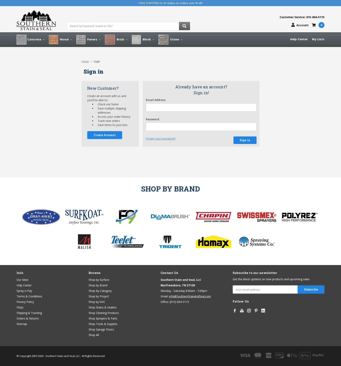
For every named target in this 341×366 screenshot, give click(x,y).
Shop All (94, 335)
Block (147, 39)
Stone (174, 39)
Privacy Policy (25, 302)
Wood (64, 39)
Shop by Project (99, 296)
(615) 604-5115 (179, 302)
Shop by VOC (97, 302)
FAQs (20, 307)
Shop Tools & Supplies (103, 324)
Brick (120, 39)
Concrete (34, 39)
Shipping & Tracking (29, 313)
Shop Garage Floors (101, 329)
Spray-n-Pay (24, 291)
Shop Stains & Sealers (103, 307)
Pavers (92, 39)
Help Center (299, 39)
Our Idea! (22, 280)
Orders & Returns (28, 318)
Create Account (105, 135)
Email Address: (156, 100)
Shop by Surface (99, 280)
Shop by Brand (98, 285)
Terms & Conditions (29, 296)
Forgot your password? (160, 138)
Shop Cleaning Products (104, 313)
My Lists (318, 39)
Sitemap (22, 324)
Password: (153, 119)
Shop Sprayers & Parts (103, 318)
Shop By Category (100, 291)
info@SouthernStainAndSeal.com (190, 296)
